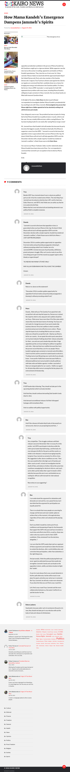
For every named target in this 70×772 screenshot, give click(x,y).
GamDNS (11, 771)
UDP (37, 645)
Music (61, 636)
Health (8, 728)
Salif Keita (55, 641)
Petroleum (53, 639)
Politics (60, 638)
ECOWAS (60, 632)
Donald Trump (50, 631)
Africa (42, 629)
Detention (39, 632)
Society (8, 752)
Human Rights (40, 636)
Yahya (37, 647)
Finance (8, 716)
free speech (49, 634)
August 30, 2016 (31, 374)
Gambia (59, 634)
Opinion (8, 736)
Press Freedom (10, 744)
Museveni (57, 636)
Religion (50, 641)
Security (42, 643)
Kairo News (15, 768)
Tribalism (62, 643)
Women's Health (59, 645)
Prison (45, 641)
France (44, 634)
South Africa (53, 643)
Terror (58, 643)
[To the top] (64, 766)
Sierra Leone (47, 643)
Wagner (51, 645)
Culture (8, 708)
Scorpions (38, 643)
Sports (8, 756)
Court (52, 629)
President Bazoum (40, 641)
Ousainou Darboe (47, 639)
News (6, 13)
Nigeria (41, 639)
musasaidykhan (15, 28)
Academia (38, 629)
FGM (41, 634)
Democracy (60, 629)
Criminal (56, 629)
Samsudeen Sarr (60, 641)
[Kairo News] (35, 4)
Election (38, 634)
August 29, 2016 (27, 28)
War (54, 645)
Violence (47, 645)
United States (41, 645)
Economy (56, 631)
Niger (37, 639)
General (8, 724)
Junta (53, 636)
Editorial (8, 712)
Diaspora (44, 632)
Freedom (9, 720)
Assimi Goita (47, 629)
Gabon (55, 634)
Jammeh (48, 636)
